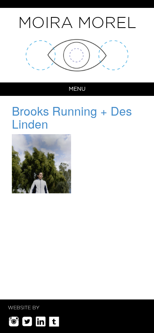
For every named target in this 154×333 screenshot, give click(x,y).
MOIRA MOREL (77, 23)
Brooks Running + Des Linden (72, 117)
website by (23, 308)
